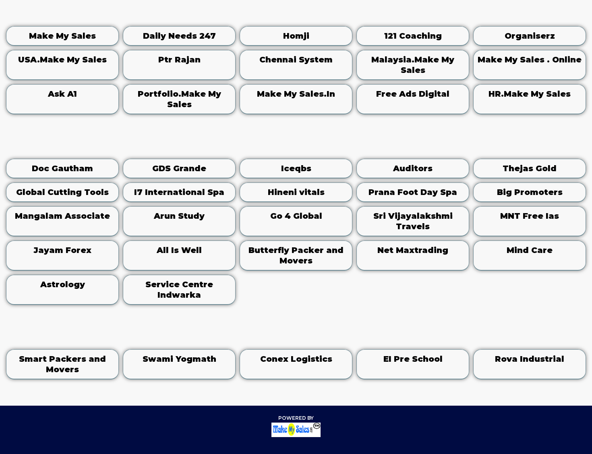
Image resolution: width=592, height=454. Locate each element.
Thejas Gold (530, 168)
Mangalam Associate (62, 216)
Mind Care (530, 250)
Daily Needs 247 (179, 36)
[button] (393, 14)
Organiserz (530, 36)
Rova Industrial (529, 359)
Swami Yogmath (179, 359)
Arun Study (179, 216)
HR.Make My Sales (530, 94)
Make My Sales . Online (530, 59)
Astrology (62, 284)
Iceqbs (296, 168)
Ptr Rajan (179, 59)
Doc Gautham (62, 168)
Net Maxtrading (412, 250)
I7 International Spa (179, 192)
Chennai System (296, 59)
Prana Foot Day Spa (412, 192)
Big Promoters (530, 192)
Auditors (413, 168)
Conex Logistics (296, 359)
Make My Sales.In (296, 94)
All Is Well (179, 250)
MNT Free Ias (529, 216)
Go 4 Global (296, 216)
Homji (296, 36)
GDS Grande (179, 168)
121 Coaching (413, 36)
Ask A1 (62, 94)
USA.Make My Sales (62, 59)
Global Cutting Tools (62, 192)
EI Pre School (413, 359)
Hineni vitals (296, 192)
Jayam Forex (62, 250)
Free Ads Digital (412, 94)
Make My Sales (62, 36)
